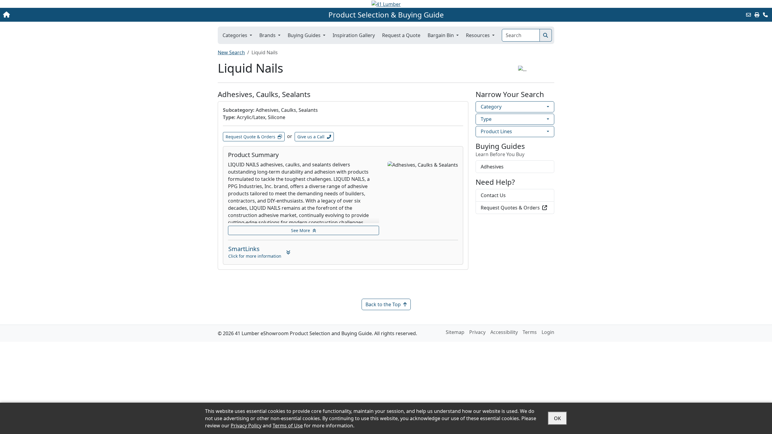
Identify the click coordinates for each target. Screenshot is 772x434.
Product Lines (496, 131)
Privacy (477, 332)
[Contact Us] (765, 14)
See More (300, 230)
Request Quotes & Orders (510, 207)
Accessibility (504, 332)
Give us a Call (310, 137)
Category (491, 106)
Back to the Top (383, 304)
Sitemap (455, 332)
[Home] (79, 14)
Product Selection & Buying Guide (386, 14)
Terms (530, 332)
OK (557, 418)
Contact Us (493, 195)
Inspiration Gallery (354, 35)
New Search (231, 52)
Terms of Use (288, 425)
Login (548, 332)
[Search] (545, 35)
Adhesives (492, 166)
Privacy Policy (246, 425)
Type (486, 119)
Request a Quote (401, 35)
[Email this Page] (748, 14)
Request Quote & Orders (250, 137)
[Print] (757, 14)
